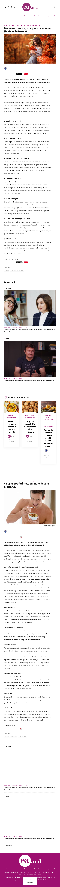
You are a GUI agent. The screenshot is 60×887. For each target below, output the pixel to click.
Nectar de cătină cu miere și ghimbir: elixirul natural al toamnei (48, 438)
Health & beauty (40, 16)
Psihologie (25, 481)
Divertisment (27, 16)
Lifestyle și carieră (50, 16)
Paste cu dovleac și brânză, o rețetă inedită (11, 426)
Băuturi (47, 417)
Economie (14, 327)
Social (20, 16)
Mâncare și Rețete (11, 417)
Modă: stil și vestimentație (33, 25)
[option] (12, 425)
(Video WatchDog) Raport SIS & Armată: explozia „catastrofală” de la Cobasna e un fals (29, 380)
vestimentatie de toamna (17, 270)
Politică (26, 327)
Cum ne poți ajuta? (10, 872)
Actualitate (14, 16)
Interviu (20, 327)
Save (14, 446)
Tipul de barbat (22, 736)
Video (20, 378)
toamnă (7, 270)
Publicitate (7, 16)
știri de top (14, 378)
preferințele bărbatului (11, 736)
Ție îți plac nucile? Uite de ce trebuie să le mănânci (30, 426)
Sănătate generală (30, 417)
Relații (33, 16)
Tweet (17, 537)
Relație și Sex (32, 481)
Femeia (13, 25)
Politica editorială (35, 874)
